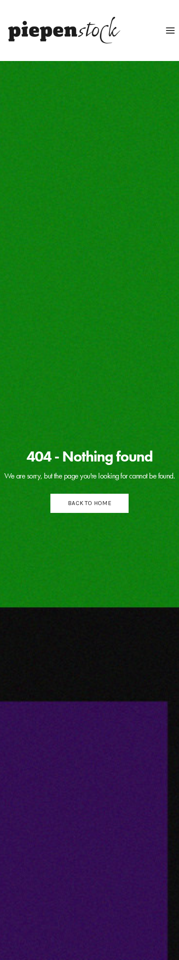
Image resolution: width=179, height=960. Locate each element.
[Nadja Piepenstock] (62, 30)
